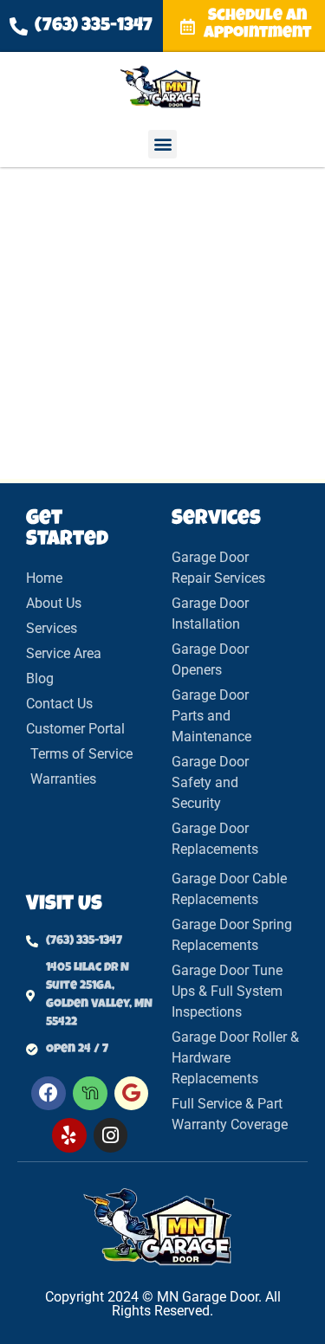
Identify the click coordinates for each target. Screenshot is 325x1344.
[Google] (131, 1093)
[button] (162, 144)
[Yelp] (69, 1135)
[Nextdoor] (90, 1093)
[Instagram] (111, 1135)
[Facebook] (48, 1093)
